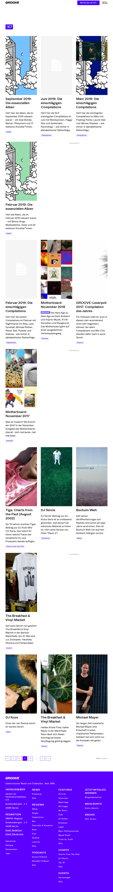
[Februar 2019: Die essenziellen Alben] (21, 171)
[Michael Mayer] (91, 684)
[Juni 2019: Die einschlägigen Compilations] (56, 65)
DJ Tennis (48, 510)
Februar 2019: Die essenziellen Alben (19, 206)
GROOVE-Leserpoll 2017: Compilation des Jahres (91, 306)
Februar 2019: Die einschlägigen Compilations (19, 306)
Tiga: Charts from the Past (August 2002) (19, 514)
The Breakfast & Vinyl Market (18, 617)
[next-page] (48, 758)
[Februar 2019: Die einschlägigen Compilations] (21, 269)
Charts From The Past (15, 546)
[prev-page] (8, 758)
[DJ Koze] (21, 684)
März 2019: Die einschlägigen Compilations (87, 103)
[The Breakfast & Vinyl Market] (21, 582)
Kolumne (45, 338)
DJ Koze (12, 717)
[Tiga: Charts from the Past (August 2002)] (21, 476)
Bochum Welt (86, 510)
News (8, 732)
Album (8, 132)
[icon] (104, 3)
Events (9, 648)
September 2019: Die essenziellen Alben (19, 103)
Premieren (46, 538)
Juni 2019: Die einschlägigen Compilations (51, 103)
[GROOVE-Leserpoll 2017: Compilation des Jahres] (91, 269)
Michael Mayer (87, 717)
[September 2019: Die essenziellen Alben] (21, 65)
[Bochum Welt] (91, 476)
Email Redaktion (14, 830)
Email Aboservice (14, 834)
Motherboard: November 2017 (17, 414)
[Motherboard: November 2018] (56, 269)
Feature (80, 343)
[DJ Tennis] (56, 476)
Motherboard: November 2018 (53, 304)
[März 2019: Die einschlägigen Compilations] (91, 65)
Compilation (46, 135)
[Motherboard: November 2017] (21, 378)
